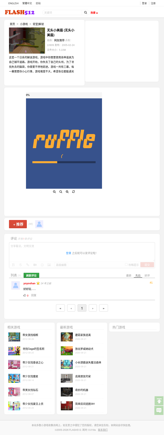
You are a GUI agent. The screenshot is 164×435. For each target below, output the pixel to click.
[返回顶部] (159, 400)
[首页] (20, 12)
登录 (144, 3)
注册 (153, 3)
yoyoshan (29, 283)
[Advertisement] (121, 51)
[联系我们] (159, 410)
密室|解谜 (38, 24)
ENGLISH (13, 3)
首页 (12, 24)
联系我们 (103, 429)
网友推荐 (59, 40)
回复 (33, 295)
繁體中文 (27, 3)
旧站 (38, 3)
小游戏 (24, 24)
